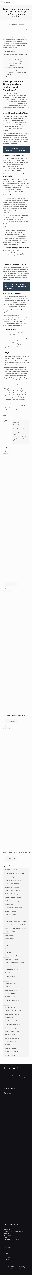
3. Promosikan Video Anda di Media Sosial (17, 61)
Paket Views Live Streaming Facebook (15, 928)
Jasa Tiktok (7, 1253)
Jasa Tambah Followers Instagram (14, 873)
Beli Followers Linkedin (12, 1045)
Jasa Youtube (7, 1258)
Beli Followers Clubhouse (12, 870)
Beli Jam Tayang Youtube (12, 966)
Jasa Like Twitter (10, 931)
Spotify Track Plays (10, 1041)
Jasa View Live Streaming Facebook (15, 925)
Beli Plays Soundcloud (11, 1052)
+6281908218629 (8, 1235)
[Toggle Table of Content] (25, 51)
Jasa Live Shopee (10, 1003)
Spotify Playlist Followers (12, 1038)
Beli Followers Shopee (11, 997)
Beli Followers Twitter (11, 935)
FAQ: (6, 76)
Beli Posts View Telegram (12, 1031)
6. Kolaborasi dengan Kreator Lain (16, 67)
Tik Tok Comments (10, 993)
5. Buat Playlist (11, 65)
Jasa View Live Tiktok (11, 983)
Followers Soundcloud (11, 1055)
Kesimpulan (8, 74)
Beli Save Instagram (10, 904)
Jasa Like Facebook (10, 911)
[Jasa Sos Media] (5, 2)
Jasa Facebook (7, 1256)
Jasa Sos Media (17, 422)
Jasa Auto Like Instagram (12, 887)
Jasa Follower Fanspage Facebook (14, 907)
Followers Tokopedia (11, 1007)
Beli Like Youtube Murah (12, 955)
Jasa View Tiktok (10, 976)
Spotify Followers (10, 1034)
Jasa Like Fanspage (10, 914)
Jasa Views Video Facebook (13, 918)
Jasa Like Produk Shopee (12, 1000)
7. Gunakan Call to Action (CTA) (15, 69)
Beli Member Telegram (11, 1028)
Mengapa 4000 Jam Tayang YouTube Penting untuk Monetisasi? (16, 55)
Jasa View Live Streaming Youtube (14, 962)
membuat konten (11, 135)
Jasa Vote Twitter (10, 945)
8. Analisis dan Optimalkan (14, 70)
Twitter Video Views (11, 942)
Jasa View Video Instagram (12, 890)
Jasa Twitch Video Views (12, 1021)
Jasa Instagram (7, 1251)
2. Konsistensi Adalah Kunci (14, 59)
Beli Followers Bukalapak (12, 1014)
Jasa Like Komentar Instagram (13, 880)
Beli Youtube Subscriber (11, 959)
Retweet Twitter (9, 938)
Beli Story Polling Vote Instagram (14, 897)
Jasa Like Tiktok (9, 986)
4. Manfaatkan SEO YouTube (14, 63)
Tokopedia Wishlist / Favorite (13, 1010)
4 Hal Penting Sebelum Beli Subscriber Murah (15, 715)
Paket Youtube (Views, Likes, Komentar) (16, 949)
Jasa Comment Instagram (12, 883)
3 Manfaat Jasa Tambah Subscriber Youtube (14, 578)
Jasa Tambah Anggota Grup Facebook (15, 921)
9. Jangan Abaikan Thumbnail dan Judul (17, 72)
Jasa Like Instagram (10, 877)
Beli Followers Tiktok (11, 990)
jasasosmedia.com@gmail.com (12, 1239)
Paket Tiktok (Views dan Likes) (13, 973)
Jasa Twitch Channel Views (12, 1024)
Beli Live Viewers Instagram (13, 901)
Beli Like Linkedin (10, 1048)
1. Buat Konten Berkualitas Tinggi (16, 58)
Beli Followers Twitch (11, 1017)
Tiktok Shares (9, 979)
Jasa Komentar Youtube (11, 969)
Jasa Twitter (7, 1260)
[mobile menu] (29, 2)
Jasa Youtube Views (10, 952)
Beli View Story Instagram (12, 894)
